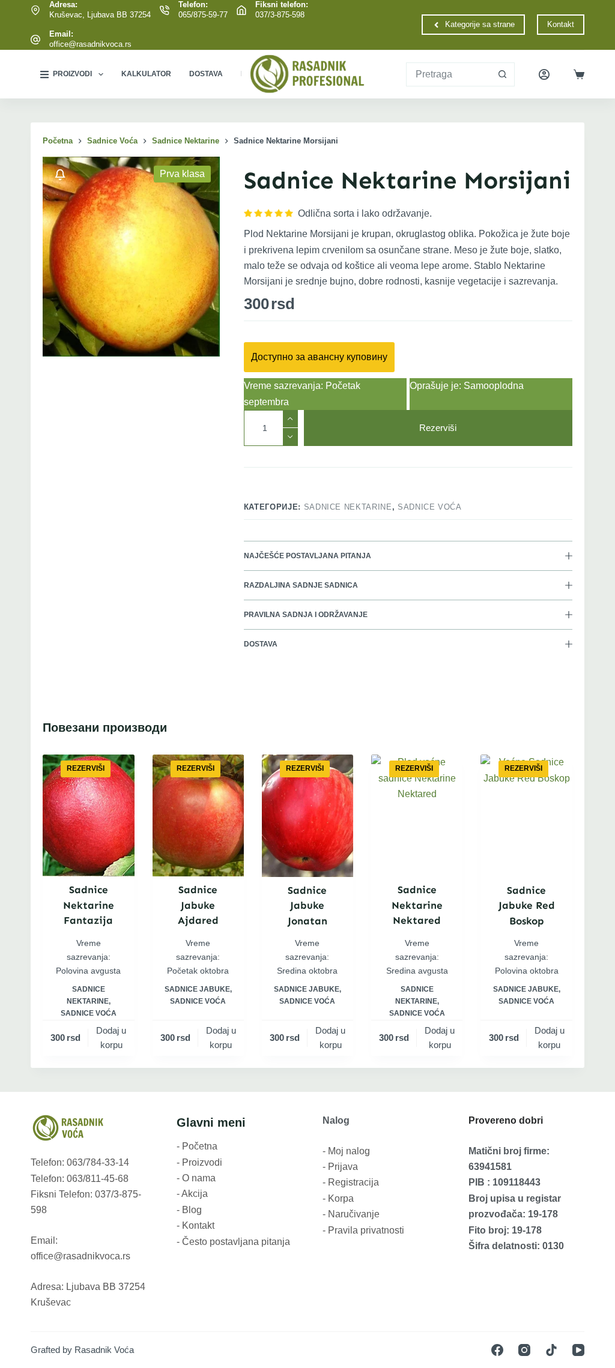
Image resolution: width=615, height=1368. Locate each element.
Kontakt (560, 24)
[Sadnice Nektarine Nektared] (416, 815)
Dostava (206, 74)
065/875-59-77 (203, 14)
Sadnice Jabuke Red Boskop (526, 905)
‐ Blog (189, 1210)
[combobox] (449, 74)
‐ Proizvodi (199, 1162)
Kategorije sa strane (480, 24)
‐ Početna (197, 1146)
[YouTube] (578, 1350)
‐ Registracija (351, 1182)
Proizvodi (72, 74)
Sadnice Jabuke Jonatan (307, 905)
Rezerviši (437, 428)
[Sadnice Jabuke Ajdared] (198, 815)
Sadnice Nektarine (348, 506)
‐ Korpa (338, 1198)
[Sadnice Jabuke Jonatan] (307, 815)
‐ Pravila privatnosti (363, 1230)
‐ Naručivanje (351, 1214)
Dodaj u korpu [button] (111, 1037)
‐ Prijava (340, 1167)
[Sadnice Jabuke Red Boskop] (526, 815)
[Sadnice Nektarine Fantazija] (88, 815)
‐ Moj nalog (346, 1151)
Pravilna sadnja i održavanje (306, 614)
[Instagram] (524, 1350)
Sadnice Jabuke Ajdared (198, 905)
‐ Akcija (192, 1194)
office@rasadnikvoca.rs (90, 44)
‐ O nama (196, 1178)
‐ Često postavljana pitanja (233, 1242)
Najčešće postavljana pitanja (307, 556)
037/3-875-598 (279, 14)
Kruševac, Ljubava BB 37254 (100, 14)
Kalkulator (146, 74)
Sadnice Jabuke (197, 989)
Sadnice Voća (430, 506)
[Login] (544, 74)
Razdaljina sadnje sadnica (301, 585)
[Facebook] (497, 1350)
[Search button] (502, 74)
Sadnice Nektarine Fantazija (88, 905)
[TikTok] (551, 1350)
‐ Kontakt (195, 1225)
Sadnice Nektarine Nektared (417, 905)
